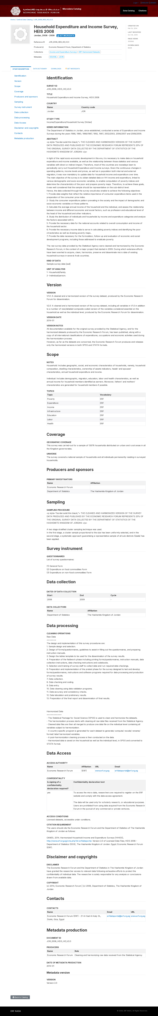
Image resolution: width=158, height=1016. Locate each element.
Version (17, 81)
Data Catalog (129, 11)
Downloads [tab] (56, 69)
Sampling (18, 102)
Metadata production (24, 138)
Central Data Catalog (24, 20)
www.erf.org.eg (102, 770)
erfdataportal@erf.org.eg (126, 770)
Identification (20, 76)
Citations (142, 11)
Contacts (18, 133)
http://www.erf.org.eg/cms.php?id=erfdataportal (69, 841)
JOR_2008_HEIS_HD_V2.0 (43, 20)
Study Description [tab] (21, 69)
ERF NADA (15, 1011)
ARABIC (153, 3)
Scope (17, 86)
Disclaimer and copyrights (26, 128)
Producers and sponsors (26, 96)
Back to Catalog (21, 997)
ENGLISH (145, 3)
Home (12, 20)
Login (135, 3)
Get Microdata (66, 36)
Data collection (21, 112)
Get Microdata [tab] (73, 69)
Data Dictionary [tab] (40, 69)
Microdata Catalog (72, 9)
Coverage (18, 91)
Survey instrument (23, 107)
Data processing (22, 117)
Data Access (20, 122)
